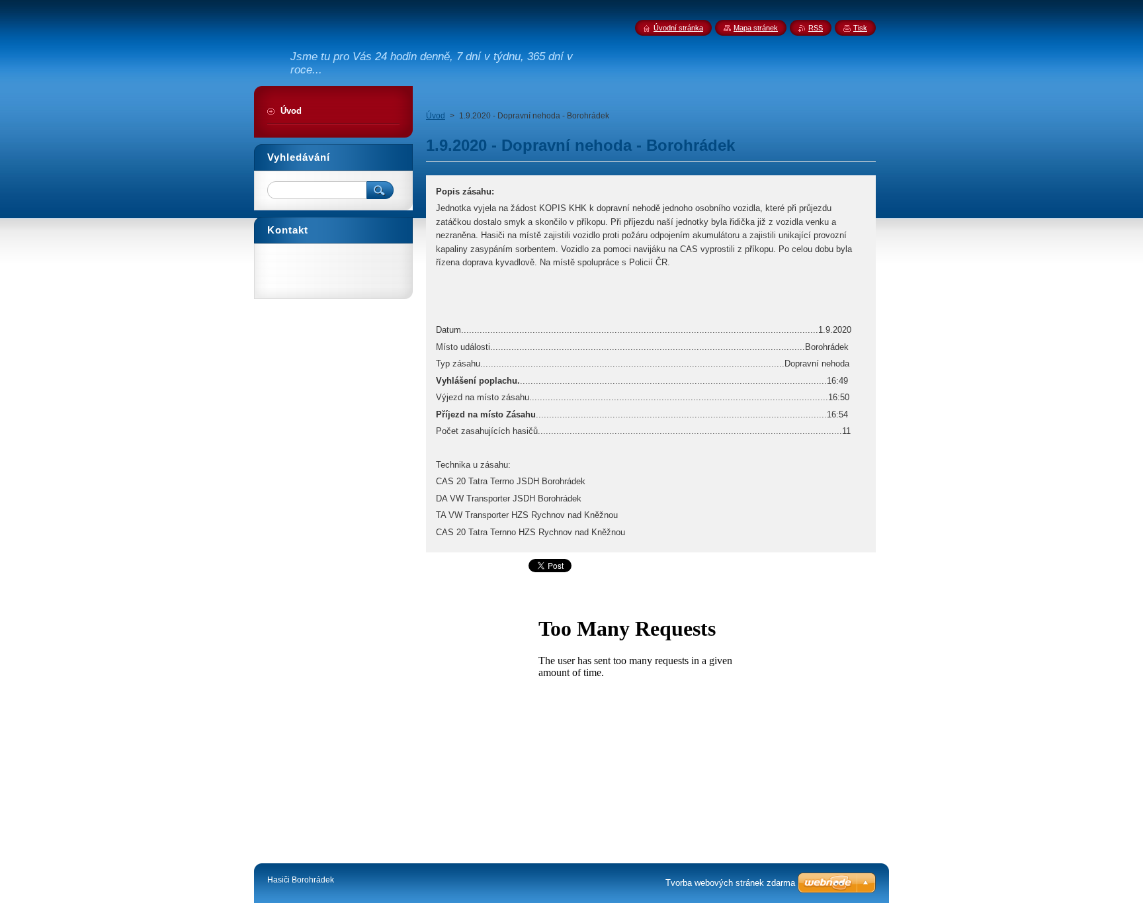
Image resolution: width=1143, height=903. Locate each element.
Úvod (435, 116)
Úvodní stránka (678, 28)
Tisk (860, 28)
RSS (815, 28)
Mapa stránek (756, 28)
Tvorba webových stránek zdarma (730, 883)
